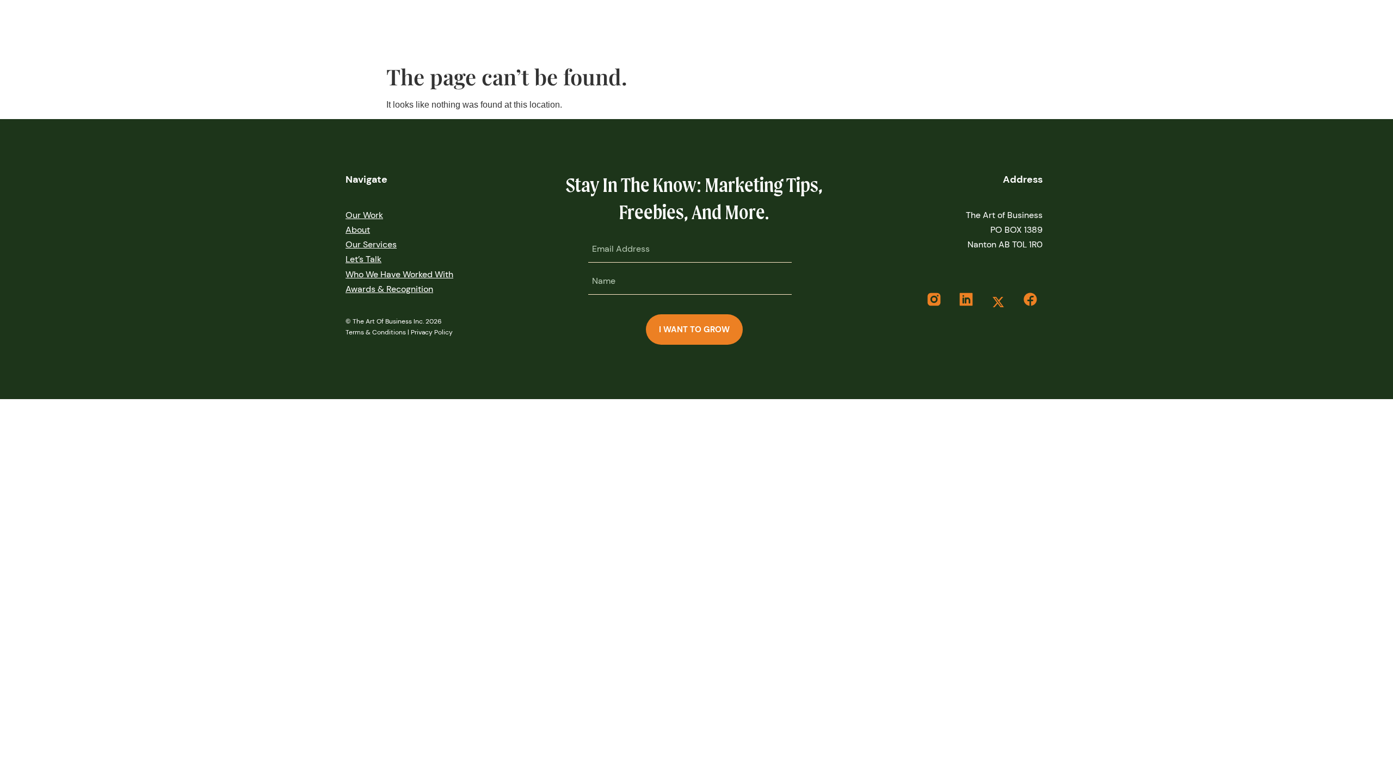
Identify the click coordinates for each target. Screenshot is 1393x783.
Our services (371, 244)
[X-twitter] (997, 302)
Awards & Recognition (389, 289)
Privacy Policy (432, 332)
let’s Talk (363, 259)
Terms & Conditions (376, 332)
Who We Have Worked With (399, 274)
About (358, 229)
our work (364, 215)
